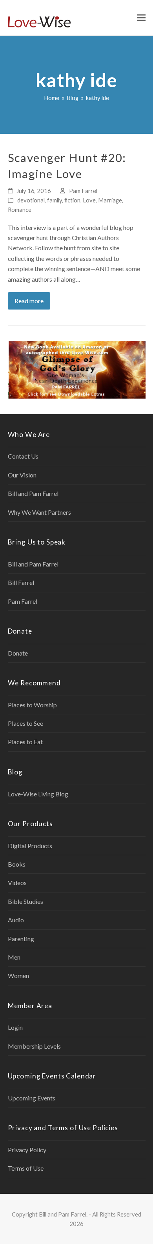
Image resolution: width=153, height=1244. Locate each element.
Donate (18, 653)
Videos (17, 882)
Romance (19, 209)
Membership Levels (34, 1046)
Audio (16, 919)
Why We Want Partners (39, 512)
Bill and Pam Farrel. (63, 1214)
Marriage (110, 200)
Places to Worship (32, 705)
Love (89, 200)
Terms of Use (26, 1168)
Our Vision (22, 475)
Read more (29, 300)
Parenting (21, 938)
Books (17, 864)
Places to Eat (25, 741)
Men (14, 957)
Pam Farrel (83, 190)
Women (18, 975)
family (54, 200)
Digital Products (30, 845)
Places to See (25, 723)
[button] (141, 18)
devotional (31, 200)
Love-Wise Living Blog (38, 794)
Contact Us (23, 456)
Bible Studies (25, 901)
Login (15, 1027)
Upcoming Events (31, 1098)
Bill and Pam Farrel (33, 493)
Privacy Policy (27, 1149)
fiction (72, 200)
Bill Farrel (21, 582)
